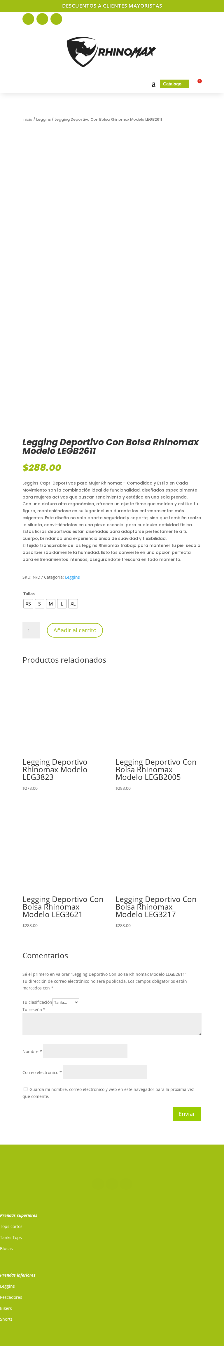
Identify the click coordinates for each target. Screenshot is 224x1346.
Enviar (186, 1114)
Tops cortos (11, 1226)
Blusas (6, 1248)
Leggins (43, 119)
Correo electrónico (42, 1072)
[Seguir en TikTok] (56, 19)
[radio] (28, 603)
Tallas (29, 593)
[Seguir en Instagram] (42, 19)
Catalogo (174, 83)
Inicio (27, 119)
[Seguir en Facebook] (28, 19)
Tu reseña (34, 1009)
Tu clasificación (37, 1002)
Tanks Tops (11, 1237)
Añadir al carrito (75, 630)
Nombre (32, 1051)
